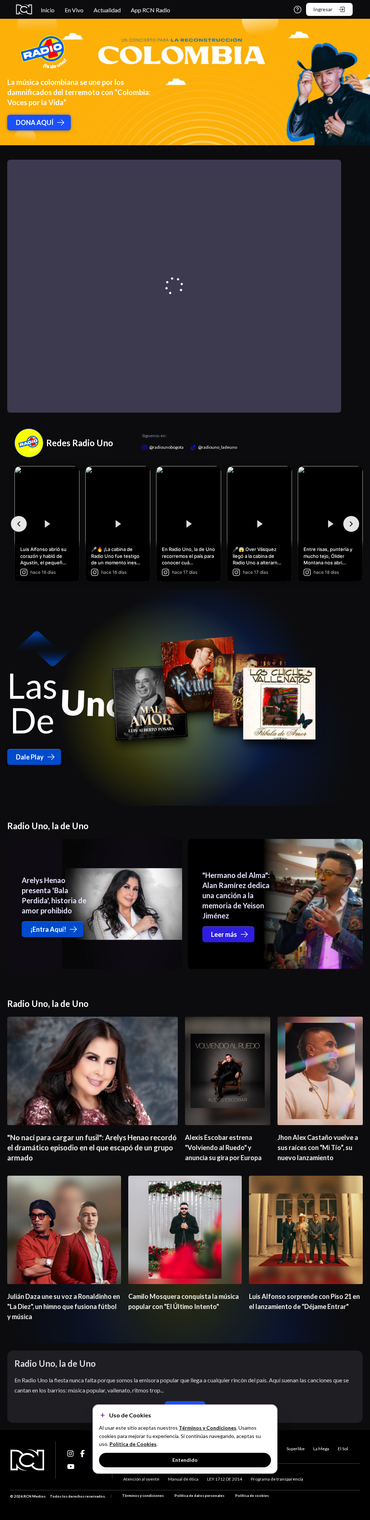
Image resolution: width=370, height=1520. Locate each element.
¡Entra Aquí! (48, 929)
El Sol (343, 1448)
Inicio (48, 10)
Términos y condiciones (143, 1495)
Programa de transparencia (277, 1479)
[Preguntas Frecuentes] (297, 9)
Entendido (185, 1460)
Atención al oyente (141, 1479)
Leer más (224, 934)
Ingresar (322, 9)
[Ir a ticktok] (70, 1453)
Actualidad (107, 10)
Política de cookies (252, 1495)
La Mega (321, 1448)
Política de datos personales (199, 1495)
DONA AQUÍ (34, 122)
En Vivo (74, 10)
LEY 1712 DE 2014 (224, 1479)
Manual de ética (183, 1479)
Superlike (296, 1448)
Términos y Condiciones (207, 1428)
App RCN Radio (150, 10)
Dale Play (30, 757)
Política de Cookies (132, 1444)
